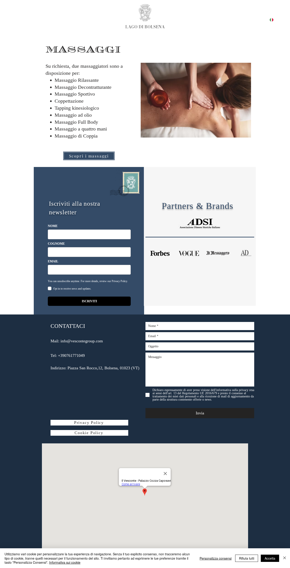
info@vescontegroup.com (81, 341)
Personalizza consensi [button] (216, 558)
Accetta (270, 558)
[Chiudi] (284, 558)
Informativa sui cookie (64, 562)
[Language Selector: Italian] (269, 20)
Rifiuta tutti (246, 558)
